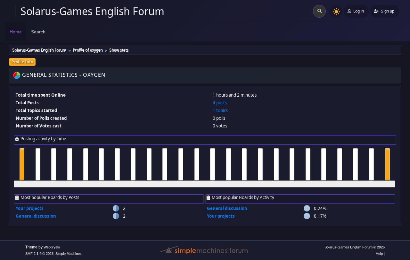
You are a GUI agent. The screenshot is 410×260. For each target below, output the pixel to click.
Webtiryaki (52, 247)
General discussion (36, 216)
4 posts (220, 103)
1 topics (220, 110)
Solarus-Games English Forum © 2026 (354, 247)
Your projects (30, 208)
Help (379, 254)
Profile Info (22, 62)
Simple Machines (68, 254)
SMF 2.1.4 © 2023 (39, 254)
